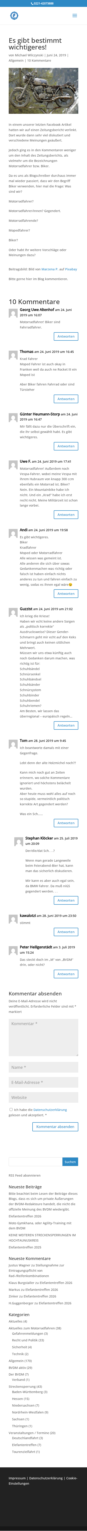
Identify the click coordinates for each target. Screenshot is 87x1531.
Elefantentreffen (24, 1445)
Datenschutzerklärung (50, 1110)
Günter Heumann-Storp (40, 414)
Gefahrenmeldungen (27, 1333)
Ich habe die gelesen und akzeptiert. (38, 1112)
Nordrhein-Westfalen (28, 1412)
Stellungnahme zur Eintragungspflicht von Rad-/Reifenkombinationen (36, 1270)
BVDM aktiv (17, 1368)
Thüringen (20, 1426)
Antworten (66, 336)
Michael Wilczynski (29, 55)
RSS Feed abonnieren (25, 1175)
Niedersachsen (23, 1405)
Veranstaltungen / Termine (29, 1433)
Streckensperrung (22, 1386)
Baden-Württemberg (27, 1392)
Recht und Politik (25, 1340)
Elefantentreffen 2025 (25, 1247)
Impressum (17, 1478)
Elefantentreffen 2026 (25, 1216)
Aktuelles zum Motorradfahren (32, 1328)
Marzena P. (49, 269)
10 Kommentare (39, 60)
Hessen (17, 1399)
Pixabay (71, 269)
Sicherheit (19, 1347)
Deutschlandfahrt (25, 1438)
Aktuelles (16, 1321)
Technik (18, 1354)
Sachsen (18, 1419)
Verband (18, 1380)
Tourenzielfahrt (23, 1452)
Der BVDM (16, 1374)
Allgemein (16, 60)
